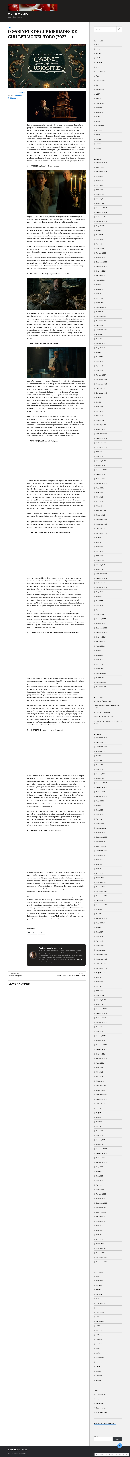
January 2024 (100, 257)
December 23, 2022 (18, 93)
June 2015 (99, 546)
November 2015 (101, 524)
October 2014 (101, 583)
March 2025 (100, 194)
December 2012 (101, 682)
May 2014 (99, 605)
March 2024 (100, 248)
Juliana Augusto (18, 95)
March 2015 (100, 560)
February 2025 (101, 199)
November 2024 (101, 212)
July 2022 (99, 339)
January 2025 (100, 203)
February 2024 (101, 253)
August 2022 (100, 334)
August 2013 (100, 646)
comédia (99, 62)
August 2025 (100, 176)
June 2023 (99, 289)
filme (10, 27)
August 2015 (100, 537)
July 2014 (99, 596)
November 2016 (101, 474)
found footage (100, 80)
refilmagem (100, 103)
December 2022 (101, 316)
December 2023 (101, 262)
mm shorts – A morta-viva (102, 701)
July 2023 (99, 284)
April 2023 (99, 298)
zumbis (98, 148)
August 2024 (100, 226)
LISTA (98, 94)
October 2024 (101, 217)
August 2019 (100, 348)
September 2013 (101, 641)
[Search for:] (108, 29)
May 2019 (99, 361)
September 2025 (101, 171)
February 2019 (101, 375)
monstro (99, 98)
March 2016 (100, 506)
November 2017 (101, 438)
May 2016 (99, 497)
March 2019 (100, 370)
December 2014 (101, 574)
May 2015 (99, 551)
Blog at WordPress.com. (17, 1453)
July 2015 (99, 542)
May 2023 (99, 293)
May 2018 (99, 411)
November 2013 (101, 632)
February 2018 (101, 424)
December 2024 (101, 208)
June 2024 (99, 235)
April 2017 (99, 452)
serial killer (99, 112)
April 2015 (99, 556)
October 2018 (101, 388)
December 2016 (101, 470)
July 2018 (99, 402)
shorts (98, 116)
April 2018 (99, 415)
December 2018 (101, 379)
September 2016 (101, 483)
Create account (101, 1394)
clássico (98, 58)
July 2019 (99, 352)
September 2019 (101, 343)
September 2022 (101, 330)
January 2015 (100, 569)
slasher (98, 121)
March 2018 (100, 420)
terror (98, 135)
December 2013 (101, 628)
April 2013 (99, 664)
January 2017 (100, 465)
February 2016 (101, 510)
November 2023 (101, 266)
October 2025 (101, 167)
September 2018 (101, 393)
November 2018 (101, 384)
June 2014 (99, 601)
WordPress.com (101, 1412)
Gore (97, 85)
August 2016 (100, 488)
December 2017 (101, 434)
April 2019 (99, 366)
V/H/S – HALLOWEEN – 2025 (103, 716)
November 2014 (101, 578)
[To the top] (119, 1445)
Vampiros (99, 144)
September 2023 (101, 275)
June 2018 (99, 406)
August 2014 (100, 592)
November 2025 (101, 162)
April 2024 (99, 244)
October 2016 (101, 479)
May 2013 (99, 659)
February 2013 (101, 673)
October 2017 (101, 443)
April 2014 (99, 610)
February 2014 (101, 619)
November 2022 (101, 321)
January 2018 (100, 429)
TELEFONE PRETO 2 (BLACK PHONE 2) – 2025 (108, 722)
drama (98, 67)
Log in (98, 1399)
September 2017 (101, 447)
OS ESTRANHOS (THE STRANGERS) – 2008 (107, 706)
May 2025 (99, 185)
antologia (99, 53)
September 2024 (101, 221)
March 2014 (100, 614)
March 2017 (100, 456)
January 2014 (100, 623)
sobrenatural (100, 125)
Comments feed (101, 1408)
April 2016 (99, 501)
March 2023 (100, 302)
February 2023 (101, 307)
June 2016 (99, 492)
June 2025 (99, 180)
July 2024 (99, 230)
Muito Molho (18, 13)
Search (96, 1436)
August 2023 (100, 280)
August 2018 (100, 397)
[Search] (119, 29)
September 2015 (101, 533)
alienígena (99, 49)
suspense (99, 130)
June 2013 (99, 655)
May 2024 (99, 239)
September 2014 (101, 587)
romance (99, 107)
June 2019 (99, 357)
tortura (98, 139)
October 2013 (101, 637)
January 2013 (100, 678)
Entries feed (100, 1403)
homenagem (100, 89)
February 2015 (101, 565)
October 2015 (101, 528)
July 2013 (99, 650)
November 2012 (101, 687)
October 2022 (101, 325)
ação (97, 44)
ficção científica (101, 71)
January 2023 (100, 312)
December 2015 (101, 519)
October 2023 (101, 271)
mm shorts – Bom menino (102, 712)
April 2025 (99, 190)
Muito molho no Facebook (105, 1423)
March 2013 (100, 668)
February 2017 (101, 461)
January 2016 (100, 515)
